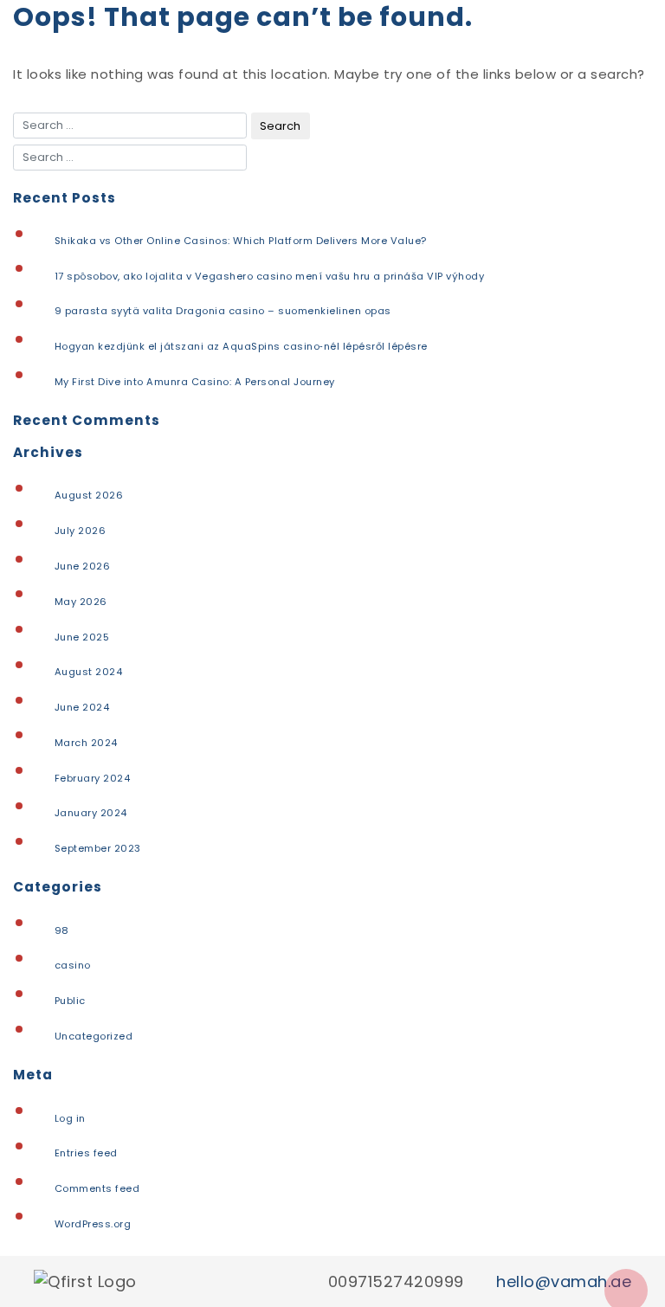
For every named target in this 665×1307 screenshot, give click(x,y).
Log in (70, 1118)
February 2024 (93, 778)
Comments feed (97, 1188)
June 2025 (82, 637)
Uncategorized (94, 1036)
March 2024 (86, 743)
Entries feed (86, 1153)
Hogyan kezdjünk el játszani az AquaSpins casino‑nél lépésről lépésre (241, 346)
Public (70, 1001)
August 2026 (89, 495)
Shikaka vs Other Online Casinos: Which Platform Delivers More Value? (241, 241)
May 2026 (81, 601)
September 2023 (98, 848)
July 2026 (81, 531)
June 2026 (83, 566)
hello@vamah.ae (563, 1281)
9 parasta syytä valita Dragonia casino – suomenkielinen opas (223, 311)
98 (62, 930)
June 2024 (82, 707)
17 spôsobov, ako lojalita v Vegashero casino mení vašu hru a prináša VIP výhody (270, 276)
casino (73, 965)
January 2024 (91, 813)
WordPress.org (93, 1224)
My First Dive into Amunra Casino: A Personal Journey (195, 382)
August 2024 (89, 672)
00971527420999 (395, 1281)
